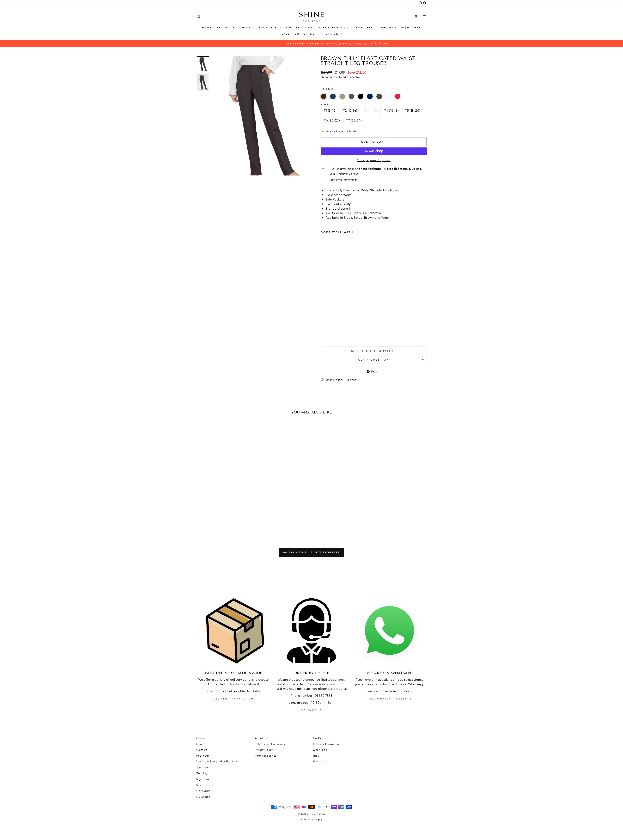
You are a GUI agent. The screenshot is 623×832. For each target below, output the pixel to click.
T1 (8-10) (330, 110)
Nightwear (411, 27)
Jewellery (364, 27)
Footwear (268, 27)
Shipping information (373, 350)
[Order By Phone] (311, 630)
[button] (324, 96)
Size (325, 103)
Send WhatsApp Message (389, 698)
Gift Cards (305, 33)
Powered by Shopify (312, 819)
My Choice (329, 33)
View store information (344, 179)
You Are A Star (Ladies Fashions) (316, 27)
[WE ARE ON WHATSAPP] (389, 630)
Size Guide (320, 749)
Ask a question (373, 359)
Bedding (388, 27)
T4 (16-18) (391, 110)
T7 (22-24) (354, 120)
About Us (261, 738)
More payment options (374, 160)
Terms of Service (266, 755)
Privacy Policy (264, 749)
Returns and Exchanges (270, 744)
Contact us (311, 710)
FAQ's (317, 738)
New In (222, 27)
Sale (285, 33)
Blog (316, 755)
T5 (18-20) (412, 110)
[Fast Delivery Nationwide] (233, 630)
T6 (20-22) (332, 120)
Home (207, 27)
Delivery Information (233, 698)
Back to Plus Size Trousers (314, 552)
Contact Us (320, 761)
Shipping (326, 77)
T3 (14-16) (370, 110)
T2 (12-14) (350, 110)
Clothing (242, 27)
